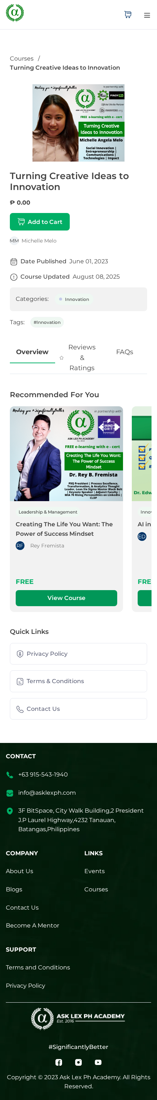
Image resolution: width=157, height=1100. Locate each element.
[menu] (147, 14)
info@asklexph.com (47, 792)
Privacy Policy (25, 985)
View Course (66, 597)
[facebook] (59, 1061)
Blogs (14, 889)
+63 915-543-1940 (43, 774)
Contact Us (22, 907)
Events (94, 871)
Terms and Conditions (38, 967)
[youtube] (98, 1061)
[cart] (128, 14)
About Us (19, 871)
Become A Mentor (32, 925)
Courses (22, 58)
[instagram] (78, 1061)
